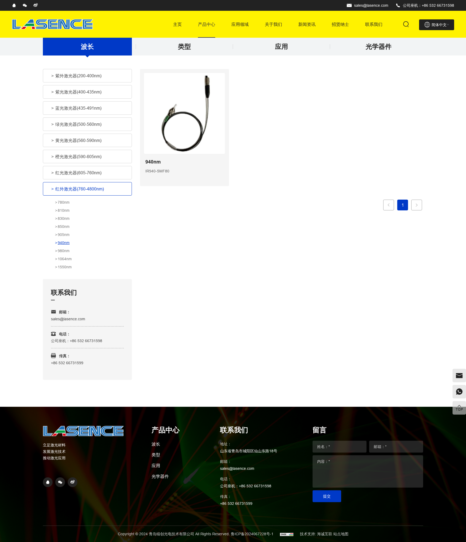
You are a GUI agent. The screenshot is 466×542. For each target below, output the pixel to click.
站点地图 (340, 534)
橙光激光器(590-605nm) (78, 156)
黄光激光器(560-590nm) (78, 140)
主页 (177, 24)
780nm (64, 202)
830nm (64, 218)
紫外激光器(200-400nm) (78, 76)
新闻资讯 (307, 24)
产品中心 (206, 24)
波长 (87, 46)
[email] (459, 375)
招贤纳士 (340, 24)
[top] (459, 408)
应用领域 (240, 24)
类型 (184, 46)
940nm (64, 242)
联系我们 (373, 24)
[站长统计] (286, 534)
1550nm (65, 267)
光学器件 (379, 46)
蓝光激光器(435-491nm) (78, 108)
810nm (64, 210)
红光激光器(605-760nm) (78, 173)
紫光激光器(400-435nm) (78, 92)
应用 (281, 46)
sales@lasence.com (371, 5)
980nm (64, 250)
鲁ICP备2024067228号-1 (253, 534)
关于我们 (273, 24)
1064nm (65, 259)
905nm (64, 234)
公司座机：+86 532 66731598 (428, 5)
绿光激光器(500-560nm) (78, 124)
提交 (327, 496)
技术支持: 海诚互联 (316, 534)
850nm (64, 226)
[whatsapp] (459, 391)
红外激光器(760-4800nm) (79, 189)
